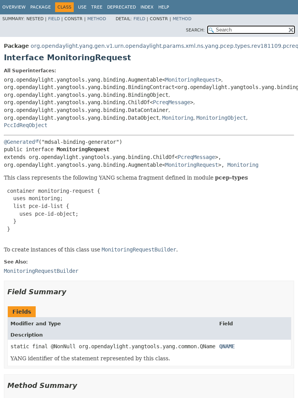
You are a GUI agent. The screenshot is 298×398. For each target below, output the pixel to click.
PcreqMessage (171, 102)
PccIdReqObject (25, 125)
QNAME (227, 346)
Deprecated (121, 7)
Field (54, 18)
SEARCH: (195, 30)
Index (147, 7)
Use (82, 7)
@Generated (19, 142)
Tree (96, 7)
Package (40, 7)
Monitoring (177, 118)
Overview (14, 7)
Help (163, 7)
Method (96, 18)
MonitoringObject (221, 118)
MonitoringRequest (191, 80)
